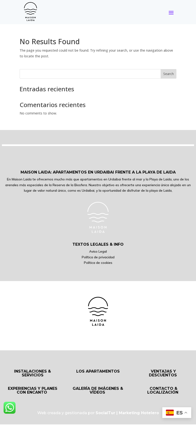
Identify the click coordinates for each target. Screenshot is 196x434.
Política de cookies (98, 262)
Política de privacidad (98, 257)
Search (168, 73)
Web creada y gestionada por (98, 413)
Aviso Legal (98, 251)
